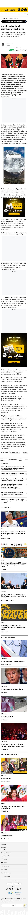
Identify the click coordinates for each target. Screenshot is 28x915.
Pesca (15, 14)
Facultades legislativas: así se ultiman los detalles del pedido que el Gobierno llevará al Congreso (12, 479)
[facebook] (7, 889)
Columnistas (4, 658)
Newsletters (3, 849)
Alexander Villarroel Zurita (7, 600)
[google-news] (21, 889)
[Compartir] (25, 50)
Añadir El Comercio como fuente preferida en (14, 21)
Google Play (18, 883)
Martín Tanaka (4, 719)
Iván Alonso (10, 43)
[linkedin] (18, 889)
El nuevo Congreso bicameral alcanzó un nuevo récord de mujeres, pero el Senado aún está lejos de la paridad (12, 501)
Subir (13, 905)
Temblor (11, 14)
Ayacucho (20, 14)
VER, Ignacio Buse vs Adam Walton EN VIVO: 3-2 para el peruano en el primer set (13, 533)
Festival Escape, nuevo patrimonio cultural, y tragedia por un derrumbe (12, 745)
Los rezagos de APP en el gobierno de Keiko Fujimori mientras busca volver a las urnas (13, 596)
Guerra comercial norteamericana (12, 689)
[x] (10, 889)
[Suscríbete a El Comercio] (22, 9)
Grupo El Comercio (5, 855)
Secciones (3, 844)
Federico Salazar (5, 781)
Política (3, 803)
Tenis (2, 528)
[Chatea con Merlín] (19, 9)
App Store (10, 883)
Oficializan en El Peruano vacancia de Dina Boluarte (13, 807)
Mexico (2, 560)
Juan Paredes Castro (6, 664)
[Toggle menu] (2, 9)
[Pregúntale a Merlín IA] (25, 906)
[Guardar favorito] (22, 50)
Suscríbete (3, 847)
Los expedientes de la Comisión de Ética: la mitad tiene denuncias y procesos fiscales (12, 474)
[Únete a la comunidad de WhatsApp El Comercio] (11, 50)
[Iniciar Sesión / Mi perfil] (25, 9)
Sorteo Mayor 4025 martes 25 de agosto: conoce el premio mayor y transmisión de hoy (13, 564)
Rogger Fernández (5, 538)
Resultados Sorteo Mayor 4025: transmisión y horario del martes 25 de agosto (13, 627)
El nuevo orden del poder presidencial (13, 661)
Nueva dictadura (6, 778)
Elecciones (3, 591)
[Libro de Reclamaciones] (18, 893)
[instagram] (13, 889)
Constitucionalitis (6, 836)
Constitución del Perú (15, 452)
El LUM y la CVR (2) (7, 717)
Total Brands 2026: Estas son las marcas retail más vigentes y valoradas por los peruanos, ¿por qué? (12, 494)
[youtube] (15, 889)
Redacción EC (4, 569)
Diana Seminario (5, 838)
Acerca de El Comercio (6, 852)
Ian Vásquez (4, 692)
